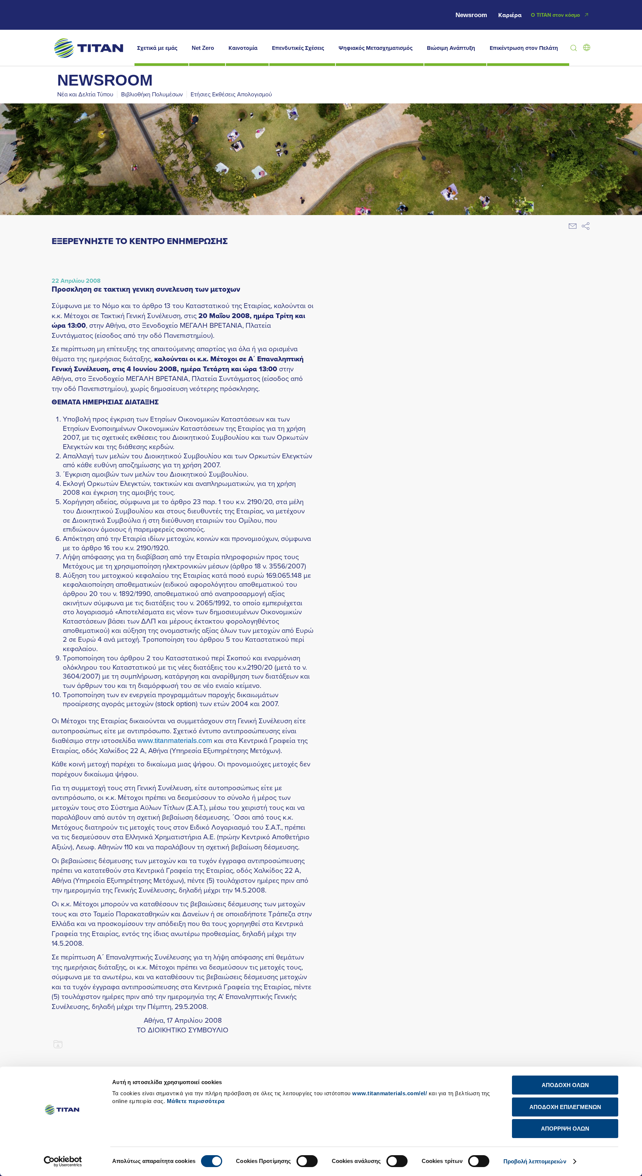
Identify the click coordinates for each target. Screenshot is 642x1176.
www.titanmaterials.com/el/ (389, 1093)
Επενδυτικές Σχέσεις (298, 48)
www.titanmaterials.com (174, 740)
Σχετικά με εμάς (157, 48)
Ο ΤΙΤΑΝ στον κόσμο (555, 15)
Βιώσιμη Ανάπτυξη (451, 48)
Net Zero (203, 48)
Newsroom (471, 14)
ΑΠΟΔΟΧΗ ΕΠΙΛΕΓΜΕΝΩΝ (565, 1107)
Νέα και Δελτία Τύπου (85, 94)
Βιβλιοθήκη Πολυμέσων (152, 94)
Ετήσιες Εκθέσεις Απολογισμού (231, 94)
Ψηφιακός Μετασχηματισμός (375, 48)
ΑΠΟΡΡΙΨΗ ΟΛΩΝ (565, 1128)
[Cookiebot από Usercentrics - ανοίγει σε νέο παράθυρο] (62, 1161)
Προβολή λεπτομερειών (534, 1161)
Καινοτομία (242, 48)
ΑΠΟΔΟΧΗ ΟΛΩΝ (565, 1085)
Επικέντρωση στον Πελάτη (524, 48)
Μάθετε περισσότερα (196, 1101)
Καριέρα (510, 14)
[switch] (307, 1161)
